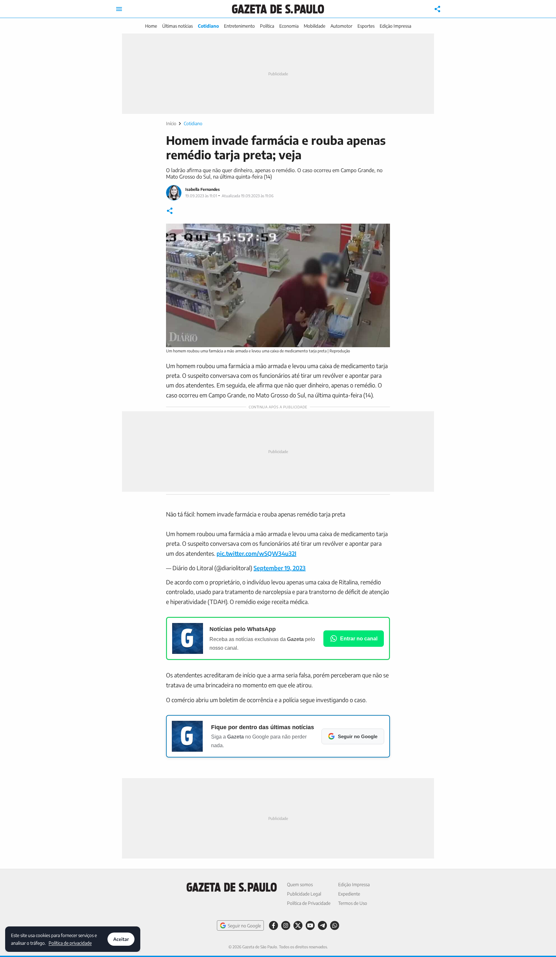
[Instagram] (285, 925)
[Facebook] (273, 925)
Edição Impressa (395, 26)
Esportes (366, 26)
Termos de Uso (352, 903)
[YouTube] (310, 925)
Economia (289, 26)
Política (267, 26)
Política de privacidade (70, 942)
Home (151, 26)
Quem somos (300, 884)
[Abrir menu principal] (119, 9)
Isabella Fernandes (202, 189)
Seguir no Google (244, 925)
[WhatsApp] (334, 925)
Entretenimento (239, 26)
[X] (297, 925)
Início (171, 123)
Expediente (349, 894)
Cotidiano (208, 26)
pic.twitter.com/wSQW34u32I (256, 553)
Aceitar (121, 939)
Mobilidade (314, 26)
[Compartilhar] (437, 9)
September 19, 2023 (280, 567)
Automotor (341, 26)
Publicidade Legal (304, 894)
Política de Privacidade (308, 903)
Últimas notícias (177, 26)
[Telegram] (322, 925)
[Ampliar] (381, 232)
